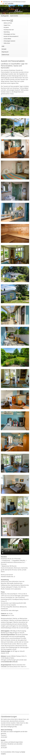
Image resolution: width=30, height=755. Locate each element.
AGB (3, 46)
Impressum (5, 52)
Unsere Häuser (6, 20)
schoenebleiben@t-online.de (9, 662)
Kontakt (4, 49)
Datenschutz (5, 54)
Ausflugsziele (5, 16)
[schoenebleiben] (15, 9)
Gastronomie (14, 16)
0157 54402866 (9, 3)
